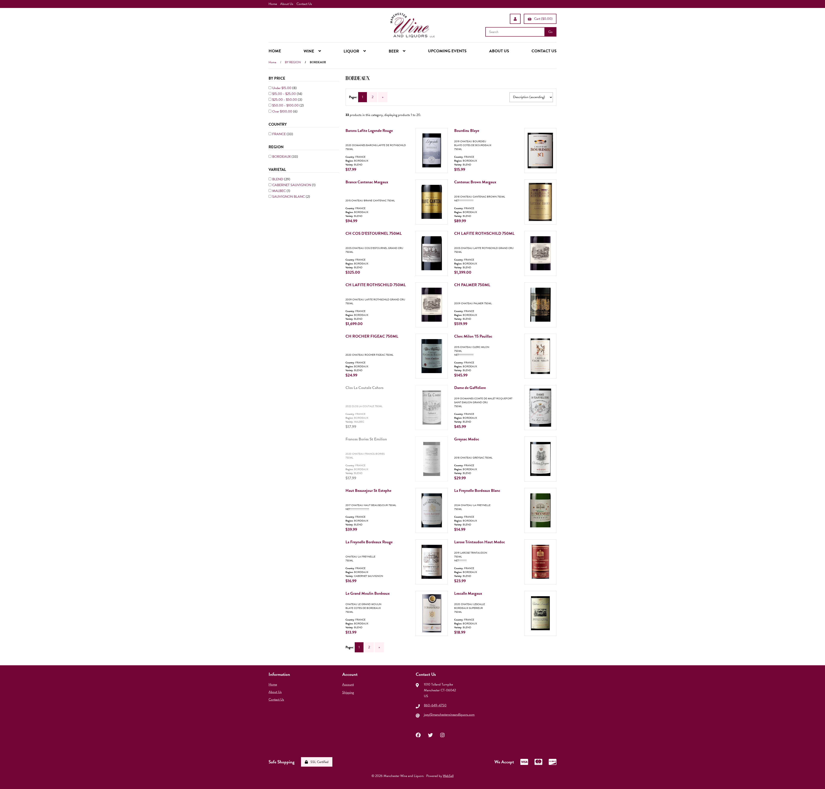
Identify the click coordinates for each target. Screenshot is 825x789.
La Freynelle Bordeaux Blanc (477, 490)
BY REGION (293, 62)
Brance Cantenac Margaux (366, 182)
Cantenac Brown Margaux (475, 182)
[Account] (515, 19)
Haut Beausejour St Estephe (368, 490)
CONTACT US (544, 51)
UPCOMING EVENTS (447, 51)
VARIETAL (278, 169)
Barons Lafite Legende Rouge (369, 130)
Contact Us (304, 3)
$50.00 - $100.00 (285, 105)
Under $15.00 (282, 87)
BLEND (278, 179)
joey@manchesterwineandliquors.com (449, 714)
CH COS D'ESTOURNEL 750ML (373, 233)
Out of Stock (435, 435)
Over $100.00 (282, 111)
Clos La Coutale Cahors (364, 387)
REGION (276, 147)
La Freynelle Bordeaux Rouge (369, 542)
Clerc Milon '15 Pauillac (473, 336)
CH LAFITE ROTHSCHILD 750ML (484, 233)
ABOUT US (499, 51)
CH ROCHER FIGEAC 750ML (371, 336)
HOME (275, 51)
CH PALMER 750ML (472, 285)
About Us (286, 3)
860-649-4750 (435, 705)
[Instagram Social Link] (442, 734)
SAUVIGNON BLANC (289, 196)
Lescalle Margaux (468, 593)
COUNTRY (278, 124)
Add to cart (436, 178)
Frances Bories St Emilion (366, 439)
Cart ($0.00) (542, 18)
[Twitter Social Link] (430, 734)
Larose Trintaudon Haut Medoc (479, 542)
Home (273, 3)
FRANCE (279, 133)
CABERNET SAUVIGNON (292, 184)
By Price (277, 78)
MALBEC (279, 190)
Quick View (437, 155)
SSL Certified (318, 761)
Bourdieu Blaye (466, 130)
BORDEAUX (282, 156)
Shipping (348, 692)
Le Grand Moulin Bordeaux (367, 593)
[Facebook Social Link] (418, 734)
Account (348, 684)
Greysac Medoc (466, 439)
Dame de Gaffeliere (470, 387)
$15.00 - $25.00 (284, 93)
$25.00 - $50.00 (285, 99)
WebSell (448, 775)
